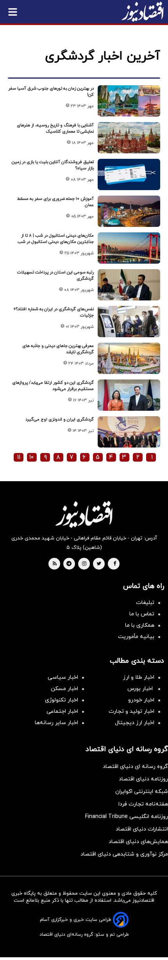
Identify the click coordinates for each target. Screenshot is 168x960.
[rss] (55, 564)
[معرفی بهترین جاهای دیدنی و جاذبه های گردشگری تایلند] (129, 358)
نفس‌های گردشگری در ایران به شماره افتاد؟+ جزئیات (53, 312)
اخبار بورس (140, 688)
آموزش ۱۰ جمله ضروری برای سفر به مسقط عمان (55, 202)
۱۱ (18, 457)
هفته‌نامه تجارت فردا (143, 804)
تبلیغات (145, 602)
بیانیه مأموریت (136, 636)
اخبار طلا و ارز (138, 677)
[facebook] (114, 564)
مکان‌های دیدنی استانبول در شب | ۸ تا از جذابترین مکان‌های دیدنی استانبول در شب (56, 238)
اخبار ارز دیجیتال (134, 722)
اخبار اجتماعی (62, 711)
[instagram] (84, 564)
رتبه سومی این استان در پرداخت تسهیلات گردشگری (55, 275)
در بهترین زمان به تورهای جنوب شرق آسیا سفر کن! (51, 91)
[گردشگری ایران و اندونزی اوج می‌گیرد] (129, 432)
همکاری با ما (139, 625)
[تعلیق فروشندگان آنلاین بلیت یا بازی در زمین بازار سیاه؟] (129, 174)
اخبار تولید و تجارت (131, 711)
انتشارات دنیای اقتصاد (142, 829)
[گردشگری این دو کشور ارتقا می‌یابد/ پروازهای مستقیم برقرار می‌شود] (129, 395)
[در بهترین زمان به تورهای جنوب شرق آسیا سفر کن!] (129, 101)
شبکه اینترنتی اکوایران (141, 791)
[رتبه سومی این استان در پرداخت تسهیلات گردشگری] (129, 284)
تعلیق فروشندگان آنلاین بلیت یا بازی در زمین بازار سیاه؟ (53, 165)
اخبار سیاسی (63, 677)
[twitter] (99, 564)
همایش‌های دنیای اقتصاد (138, 841)
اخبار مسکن (64, 688)
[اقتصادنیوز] (84, 514)
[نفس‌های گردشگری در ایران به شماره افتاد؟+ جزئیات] (129, 321)
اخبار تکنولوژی (61, 700)
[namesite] (142, 12)
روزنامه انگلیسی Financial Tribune (126, 816)
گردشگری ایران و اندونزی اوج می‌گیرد (59, 419)
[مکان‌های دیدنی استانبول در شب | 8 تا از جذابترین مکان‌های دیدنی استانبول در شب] (129, 248)
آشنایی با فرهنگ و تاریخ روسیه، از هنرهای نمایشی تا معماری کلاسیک (55, 128)
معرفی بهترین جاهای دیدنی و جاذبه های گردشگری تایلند (58, 349)
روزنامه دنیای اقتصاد (143, 779)
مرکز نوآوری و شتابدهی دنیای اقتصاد (124, 854)
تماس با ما (141, 614)
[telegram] (68, 564)
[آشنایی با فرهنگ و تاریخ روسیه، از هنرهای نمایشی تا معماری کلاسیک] (129, 137)
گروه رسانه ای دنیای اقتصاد (135, 766)
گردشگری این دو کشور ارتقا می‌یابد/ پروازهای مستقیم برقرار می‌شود (53, 385)
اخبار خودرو (141, 700)
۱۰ (31, 457)
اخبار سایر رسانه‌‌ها (56, 722)
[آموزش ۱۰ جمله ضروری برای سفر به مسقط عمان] (129, 211)
